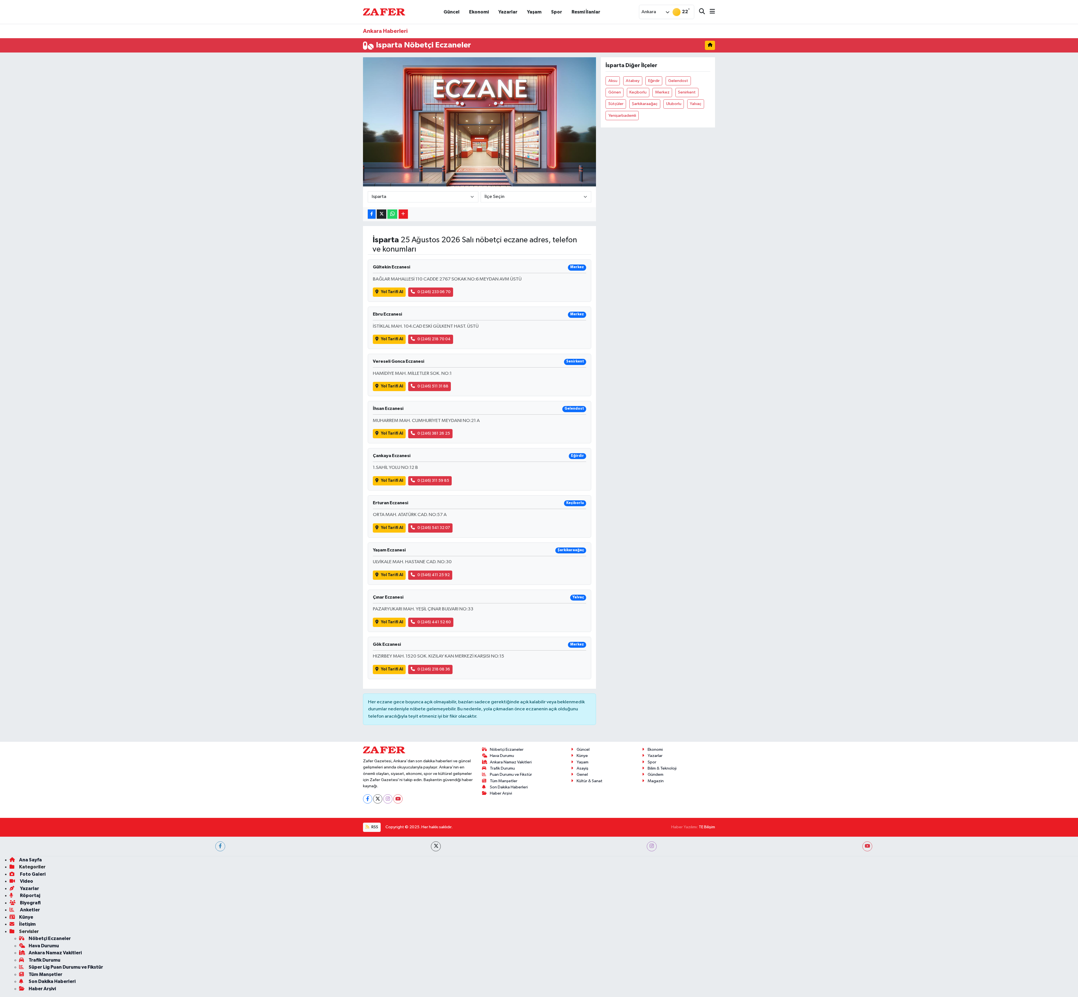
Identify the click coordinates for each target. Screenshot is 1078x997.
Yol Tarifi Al (392, 292)
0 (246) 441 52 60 (434, 622)
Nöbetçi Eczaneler (507, 749)
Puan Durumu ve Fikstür (511, 774)
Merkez (662, 92)
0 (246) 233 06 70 (434, 292)
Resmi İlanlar (586, 12)
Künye (582, 756)
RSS (374, 827)
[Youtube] (398, 799)
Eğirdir (654, 81)
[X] (377, 799)
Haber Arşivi (501, 793)
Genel (582, 774)
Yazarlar (507, 12)
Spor (556, 12)
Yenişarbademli (622, 115)
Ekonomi (479, 12)
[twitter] (436, 846)
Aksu (612, 81)
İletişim (27, 924)
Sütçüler (615, 104)
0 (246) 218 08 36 (433, 669)
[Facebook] (367, 799)
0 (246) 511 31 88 (432, 386)
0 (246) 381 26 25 (433, 433)
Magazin (656, 781)
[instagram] (652, 846)
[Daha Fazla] (403, 214)
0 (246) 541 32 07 (433, 528)
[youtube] (867, 846)
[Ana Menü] (710, 12)
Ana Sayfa (30, 859)
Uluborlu (673, 104)
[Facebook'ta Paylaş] (372, 214)
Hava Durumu (502, 756)
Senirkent (687, 92)
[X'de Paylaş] (381, 214)
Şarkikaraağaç (644, 104)
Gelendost (678, 81)
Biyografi (30, 902)
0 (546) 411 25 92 (433, 575)
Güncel (452, 12)
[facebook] (220, 846)
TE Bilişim (707, 827)
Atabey (633, 81)
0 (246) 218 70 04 (434, 339)
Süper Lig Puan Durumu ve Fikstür (66, 967)
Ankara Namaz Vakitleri (511, 762)
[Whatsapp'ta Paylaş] (392, 214)
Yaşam (534, 12)
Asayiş (582, 768)
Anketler (29, 909)
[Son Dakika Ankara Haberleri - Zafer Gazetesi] (384, 11)
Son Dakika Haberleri (509, 787)
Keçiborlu (638, 92)
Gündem (655, 774)
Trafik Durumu (502, 768)
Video (26, 881)
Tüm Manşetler (503, 781)
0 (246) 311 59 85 (433, 480)
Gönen (614, 92)
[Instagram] (387, 799)
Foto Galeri (32, 874)
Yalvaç (695, 104)
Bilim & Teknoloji (662, 768)
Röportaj (29, 895)
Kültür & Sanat (589, 781)
